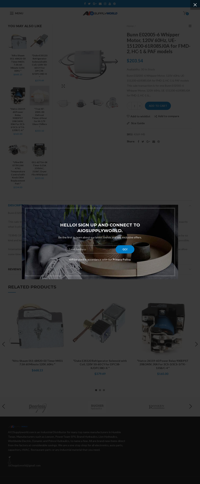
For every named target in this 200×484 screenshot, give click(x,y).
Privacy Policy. (121, 259)
